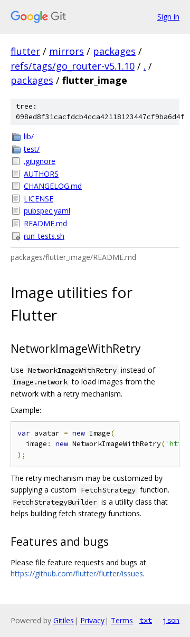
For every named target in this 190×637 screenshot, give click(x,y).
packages (114, 51)
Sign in (168, 17)
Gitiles (63, 620)
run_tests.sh (44, 236)
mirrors (66, 51)
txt (145, 620)
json (171, 620)
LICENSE (38, 199)
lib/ (29, 136)
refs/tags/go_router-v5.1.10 (73, 66)
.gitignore (39, 161)
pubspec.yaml (47, 211)
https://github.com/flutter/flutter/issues (77, 573)
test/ (32, 149)
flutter (25, 51)
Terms (122, 620)
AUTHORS (41, 174)
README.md (45, 223)
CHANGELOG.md (53, 186)
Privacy (92, 620)
